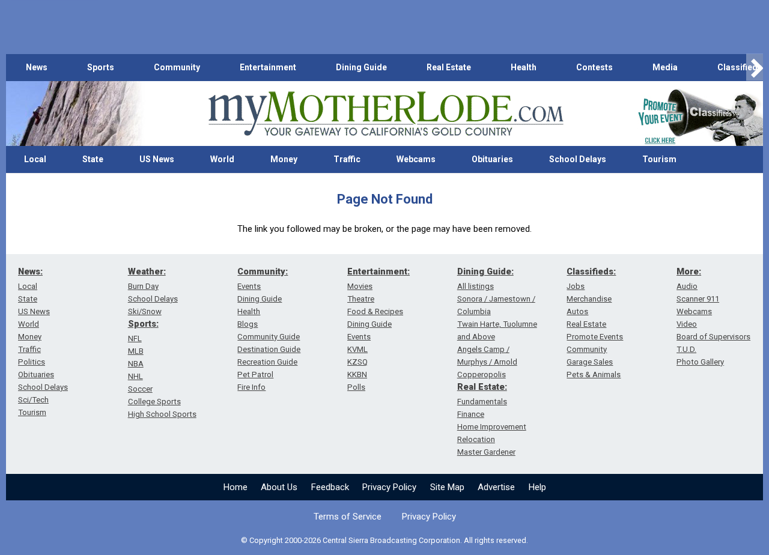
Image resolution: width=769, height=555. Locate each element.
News (36, 67)
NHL (135, 376)
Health (523, 67)
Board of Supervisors (713, 336)
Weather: (147, 271)
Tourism (659, 159)
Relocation (476, 439)
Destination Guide (268, 349)
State (92, 159)
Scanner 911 (697, 298)
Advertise (496, 487)
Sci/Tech (33, 399)
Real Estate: (482, 386)
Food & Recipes (375, 311)
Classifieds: (591, 271)
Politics (31, 361)
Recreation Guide (267, 361)
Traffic (346, 159)
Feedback (330, 487)
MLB (136, 351)
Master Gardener (486, 451)
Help (537, 487)
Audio (687, 286)
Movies (359, 286)
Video (686, 324)
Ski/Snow (145, 311)
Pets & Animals (594, 374)
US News (156, 159)
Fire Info (251, 387)
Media (665, 67)
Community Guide (268, 336)
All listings (475, 286)
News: (30, 271)
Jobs (576, 286)
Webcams (416, 159)
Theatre (360, 298)
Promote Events (595, 336)
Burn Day (143, 286)
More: (688, 271)
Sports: (143, 323)
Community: (262, 271)
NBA (136, 363)
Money (283, 159)
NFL (135, 338)
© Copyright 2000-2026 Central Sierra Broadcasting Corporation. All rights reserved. (384, 540)
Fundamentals (482, 401)
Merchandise (589, 298)
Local (35, 159)
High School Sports (162, 414)
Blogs (247, 324)
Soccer (140, 388)
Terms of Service (347, 516)
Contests (594, 67)
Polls (356, 387)
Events (249, 286)
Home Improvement (491, 426)
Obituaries (492, 159)
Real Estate (449, 67)
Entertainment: (378, 271)
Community (177, 67)
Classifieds (739, 67)
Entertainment (268, 67)
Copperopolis (481, 374)
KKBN (357, 374)
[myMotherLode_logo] (385, 114)
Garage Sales (590, 361)
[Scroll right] (754, 67)
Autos (577, 311)
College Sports (154, 401)
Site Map (447, 487)
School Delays (577, 159)
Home (235, 487)
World (222, 159)
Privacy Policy (389, 487)
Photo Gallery (700, 361)
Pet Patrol (255, 374)
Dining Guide (361, 67)
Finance (470, 414)
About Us (279, 487)
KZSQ (357, 361)
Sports (100, 67)
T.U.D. (686, 349)
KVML (357, 349)
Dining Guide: (485, 271)
